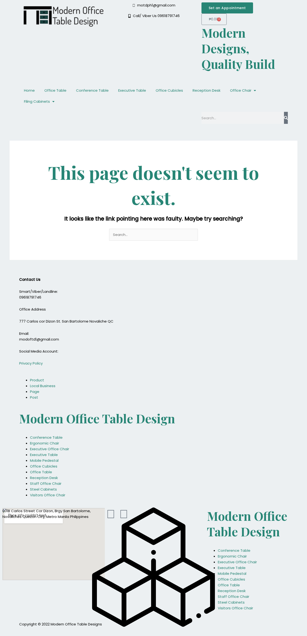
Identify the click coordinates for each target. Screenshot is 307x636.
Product (37, 380)
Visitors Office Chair (47, 495)
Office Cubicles (169, 90)
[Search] (286, 118)
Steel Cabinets (43, 489)
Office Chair (240, 90)
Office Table (55, 90)
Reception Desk (206, 90)
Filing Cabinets (37, 101)
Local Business (42, 385)
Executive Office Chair (49, 448)
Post (34, 397)
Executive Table (132, 90)
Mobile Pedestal (44, 460)
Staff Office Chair (45, 483)
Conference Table (92, 90)
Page (34, 391)
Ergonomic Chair (44, 443)
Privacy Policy (31, 363)
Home (29, 90)
